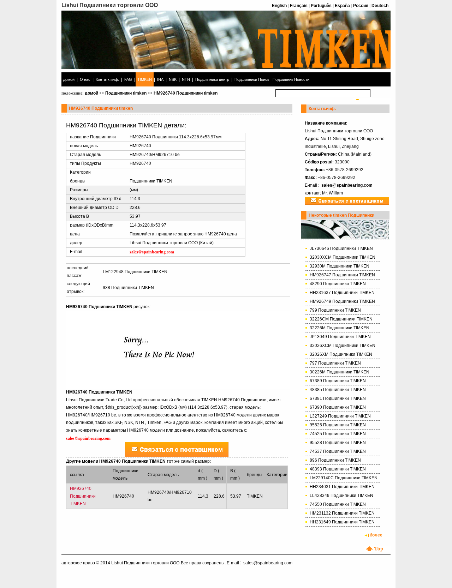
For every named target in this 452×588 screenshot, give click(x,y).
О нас (85, 79)
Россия (360, 5)
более (376, 535)
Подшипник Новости (291, 79)
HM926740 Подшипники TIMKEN (83, 496)
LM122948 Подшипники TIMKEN (135, 271)
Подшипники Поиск (251, 79)
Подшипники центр (212, 79)
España (342, 5)
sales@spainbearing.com (347, 185)
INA (160, 79)
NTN (186, 79)
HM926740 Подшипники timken (186, 93)
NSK (173, 79)
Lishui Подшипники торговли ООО (145, 562)
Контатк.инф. (107, 79)
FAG (128, 79)
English (279, 5)
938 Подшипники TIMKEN (128, 287)
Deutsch (379, 5)
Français (299, 5)
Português (321, 5)
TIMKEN (144, 79)
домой (69, 79)
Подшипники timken (126, 93)
